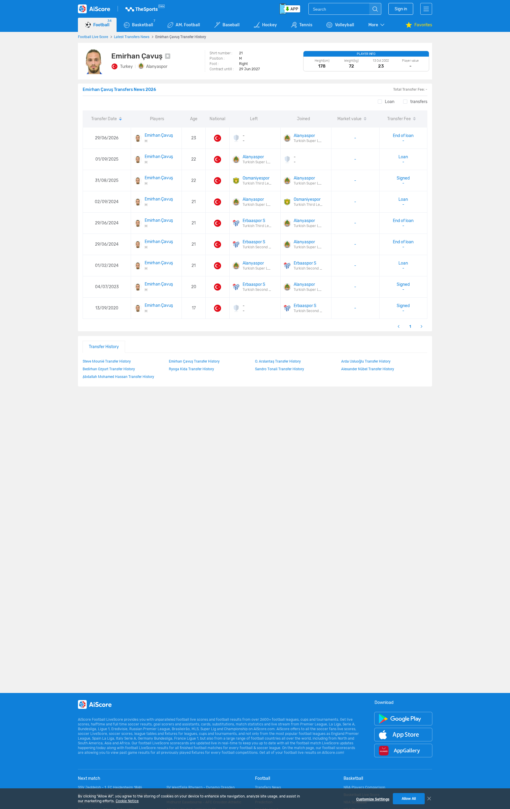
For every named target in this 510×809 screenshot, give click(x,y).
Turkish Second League (262, 247)
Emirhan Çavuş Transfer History (194, 361)
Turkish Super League (311, 141)
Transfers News (268, 787)
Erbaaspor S (254, 220)
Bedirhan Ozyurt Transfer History (109, 368)
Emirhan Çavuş (159, 135)
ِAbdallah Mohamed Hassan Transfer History (118, 376)
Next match (89, 778)
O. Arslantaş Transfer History (278, 361)
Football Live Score (93, 36)
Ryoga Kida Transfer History (191, 368)
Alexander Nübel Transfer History (367, 368)
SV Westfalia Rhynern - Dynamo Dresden (200, 787)
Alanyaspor (156, 66)
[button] (376, 24)
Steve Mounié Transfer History (107, 361)
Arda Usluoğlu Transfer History (365, 361)
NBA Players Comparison (364, 787)
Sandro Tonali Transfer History (279, 368)
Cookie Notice (127, 801)
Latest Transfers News (131, 36)
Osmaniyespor (256, 178)
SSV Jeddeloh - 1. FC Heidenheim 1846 (110, 787)
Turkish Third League (260, 183)
